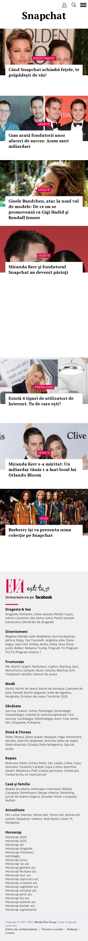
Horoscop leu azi (17, 898)
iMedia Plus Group (45, 922)
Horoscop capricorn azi (21, 879)
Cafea (68, 763)
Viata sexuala (43, 614)
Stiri (44, 518)
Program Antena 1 (28, 652)
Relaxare (50, 737)
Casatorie (22, 618)
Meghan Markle (16, 636)
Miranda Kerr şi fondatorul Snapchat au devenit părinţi (38, 269)
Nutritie (50, 741)
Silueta (33, 744)
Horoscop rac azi (17, 864)
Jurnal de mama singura (22, 796)
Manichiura (13, 670)
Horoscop (13, 832)
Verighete (12, 696)
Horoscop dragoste (18, 848)
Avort (58, 719)
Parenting (67, 793)
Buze (39, 670)
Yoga (61, 737)
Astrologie (12, 856)
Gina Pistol (65, 644)
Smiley (33, 644)
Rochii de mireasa (51, 689)
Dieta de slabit (67, 741)
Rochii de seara (26, 689)
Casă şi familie (17, 784)
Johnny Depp (14, 640)
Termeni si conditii (52, 929)
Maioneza (23, 771)
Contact (10, 933)
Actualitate (15, 810)
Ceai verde (70, 719)
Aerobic (10, 741)
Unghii (26, 666)
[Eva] (13, 5)
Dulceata (11, 767)
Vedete (44, 124)
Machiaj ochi (66, 670)
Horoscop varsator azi (20, 890)
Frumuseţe (14, 661)
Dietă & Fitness (18, 732)
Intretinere (73, 737)
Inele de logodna (59, 693)
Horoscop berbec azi (20, 906)
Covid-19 (66, 819)
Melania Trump (36, 648)
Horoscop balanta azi (20, 902)
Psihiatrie (34, 722)
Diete (9, 737)
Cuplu (69, 614)
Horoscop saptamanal (21, 909)
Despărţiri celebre (29, 819)
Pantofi (18, 693)
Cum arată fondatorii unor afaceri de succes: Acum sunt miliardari (39, 140)
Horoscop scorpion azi (21, 883)
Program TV (56, 648)
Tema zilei (56, 815)
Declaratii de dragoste (38, 622)
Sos (50, 763)
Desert (10, 771)
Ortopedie (18, 722)
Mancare (11, 763)
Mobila (67, 789)
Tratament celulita (18, 674)
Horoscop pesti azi (18, 894)
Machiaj (65, 666)
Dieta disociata (15, 744)
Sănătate (13, 706)
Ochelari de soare (33, 696)
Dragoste (11, 614)
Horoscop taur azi (18, 875)
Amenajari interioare (46, 789)
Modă (10, 683)
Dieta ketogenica (51, 744)
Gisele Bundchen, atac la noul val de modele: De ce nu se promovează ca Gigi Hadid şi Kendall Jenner (44, 209)
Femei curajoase (65, 796)
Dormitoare (28, 793)
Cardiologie (25, 719)
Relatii (58, 614)
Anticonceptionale (54, 715)
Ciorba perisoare (51, 771)
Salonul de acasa (45, 674)
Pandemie (12, 823)
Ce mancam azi (36, 774)
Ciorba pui (71, 771)
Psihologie (44, 387)
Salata (58, 763)
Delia (53, 644)
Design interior (48, 793)
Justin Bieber (14, 648)
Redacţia (72, 929)
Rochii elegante (35, 693)
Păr (7, 666)
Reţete (10, 758)
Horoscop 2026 (15, 837)
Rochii (15, 666)
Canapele (12, 793)
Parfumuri (39, 666)
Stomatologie (14, 715)
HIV (7, 722)
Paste (23, 763)
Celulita (49, 670)
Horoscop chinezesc (19, 852)
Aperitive (69, 767)
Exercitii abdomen (30, 741)
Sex (32, 618)
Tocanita (25, 767)
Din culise (12, 815)
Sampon (29, 670)
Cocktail (38, 767)
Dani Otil (21, 644)
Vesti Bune (51, 819)
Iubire (9, 618)
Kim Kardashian (63, 636)
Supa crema (53, 767)
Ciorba (33, 763)
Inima (33, 711)
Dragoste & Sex (18, 609)
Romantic (26, 614)
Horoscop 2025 (15, 841)
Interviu (26, 815)
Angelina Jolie (55, 640)
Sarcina (10, 711)
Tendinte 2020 (57, 696)
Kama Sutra (44, 618)
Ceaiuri (22, 711)
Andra (44, 644)
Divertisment (44, 58)
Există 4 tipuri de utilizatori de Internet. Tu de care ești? (41, 401)
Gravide (46, 796)
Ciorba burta (14, 774)
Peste (43, 763)
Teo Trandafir (34, 640)
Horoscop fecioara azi (20, 871)
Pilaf (34, 771)
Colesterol (32, 715)
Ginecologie (62, 711)
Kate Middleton (40, 636)
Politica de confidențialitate (21, 929)
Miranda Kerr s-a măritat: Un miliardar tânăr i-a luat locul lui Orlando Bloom (42, 469)
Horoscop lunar (16, 860)
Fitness (19, 737)
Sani (75, 666)
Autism (10, 800)
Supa (77, 763)
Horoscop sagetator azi (21, 887)
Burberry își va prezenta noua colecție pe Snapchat (40, 532)
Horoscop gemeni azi (20, 867)
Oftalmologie (44, 719)
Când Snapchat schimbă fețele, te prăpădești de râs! (44, 72)
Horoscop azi (14, 845)
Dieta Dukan (34, 737)
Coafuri (53, 666)
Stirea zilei (40, 815)
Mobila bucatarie (17, 789)
